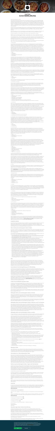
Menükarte (20, 1)
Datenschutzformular (29, 278)
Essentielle (26, 428)
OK (17, 428)
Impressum (36, 1)
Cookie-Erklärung (15, 169)
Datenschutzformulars (14, 388)
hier (23, 396)
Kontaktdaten (30, 1)
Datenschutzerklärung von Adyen (28, 218)
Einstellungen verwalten (30, 424)
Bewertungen (25, 1)
